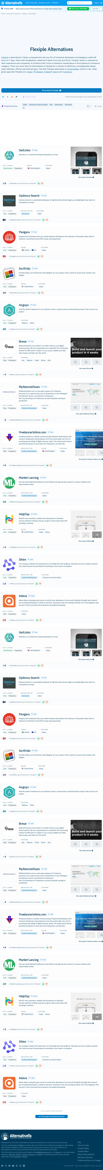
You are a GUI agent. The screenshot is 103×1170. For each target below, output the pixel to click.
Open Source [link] (59, 105)
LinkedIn (39, 1154)
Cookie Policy (83, 1151)
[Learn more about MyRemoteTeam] (9, 391)
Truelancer (67, 72)
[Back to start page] (12, 3)
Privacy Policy (83, 1148)
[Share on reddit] (12, 97)
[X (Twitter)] (6, 1166)
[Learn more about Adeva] (9, 601)
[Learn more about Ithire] (9, 564)
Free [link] (51, 105)
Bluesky (18, 1154)
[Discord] (2, 1166)
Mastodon (12, 1154)
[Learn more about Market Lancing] (9, 482)
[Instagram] (20, 1166)
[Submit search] (68, 3)
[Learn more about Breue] (9, 346)
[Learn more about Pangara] (9, 237)
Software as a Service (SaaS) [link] (38, 105)
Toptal (29, 72)
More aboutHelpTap (85, 541)
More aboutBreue (85, 368)
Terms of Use (83, 1145)
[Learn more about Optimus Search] (9, 200)
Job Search (25, 214)
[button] (34, 150)
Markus (21, 1145)
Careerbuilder (73, 69)
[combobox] (79, 3)
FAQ (79, 1142)
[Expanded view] (88, 106)
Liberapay (17, 1157)
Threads (24, 1154)
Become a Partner (85, 1157)
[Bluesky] (13, 1166)
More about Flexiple (50, 90)
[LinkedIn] (24, 1166)
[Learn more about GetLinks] (9, 155)
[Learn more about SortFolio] (9, 273)
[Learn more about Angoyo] (9, 310)
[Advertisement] (51, 29)
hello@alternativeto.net (42, 1152)
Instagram (31, 1154)
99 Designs (38, 72)
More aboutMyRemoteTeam (85, 414)
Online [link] (25, 105)
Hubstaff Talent (51, 72)
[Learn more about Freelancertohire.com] (9, 437)
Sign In (96, 3)
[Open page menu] (101, 3)
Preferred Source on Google (89, 1160)
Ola (15, 1145)
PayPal (24, 1157)
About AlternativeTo (86, 1154)
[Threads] (17, 1166)
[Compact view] (90, 106)
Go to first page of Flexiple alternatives (51, 1116)
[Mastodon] (9, 1166)
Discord (57, 1152)
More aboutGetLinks (85, 177)
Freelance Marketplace (29, 408)
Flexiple (4, 57)
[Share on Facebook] (3, 97)
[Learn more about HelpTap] (9, 519)
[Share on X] (7, 97)
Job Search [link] (68, 105)
